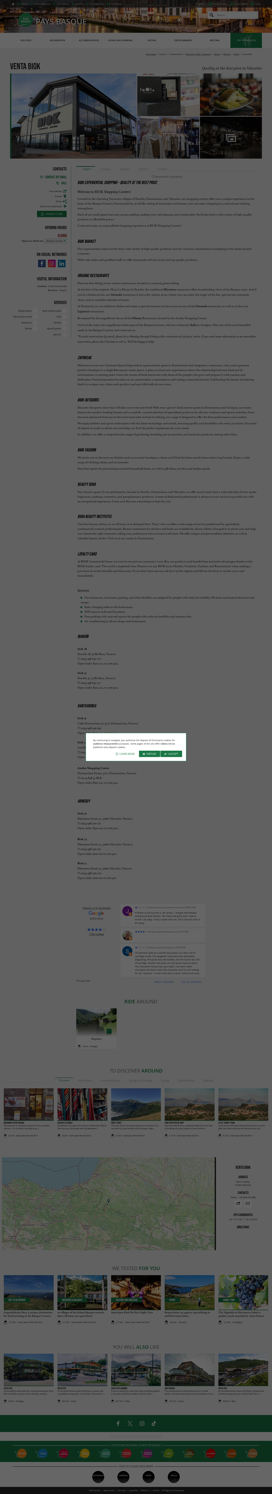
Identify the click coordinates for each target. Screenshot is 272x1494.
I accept (173, 754)
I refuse (151, 754)
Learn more (127, 754)
